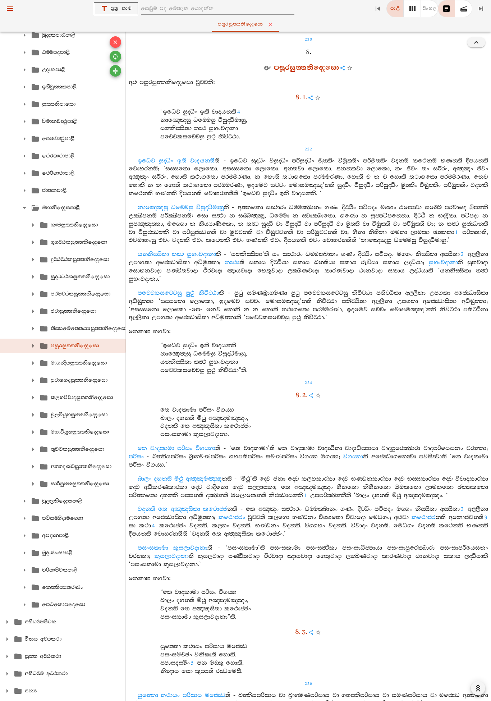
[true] (463, 8)
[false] (446, 8)
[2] (412, 8)
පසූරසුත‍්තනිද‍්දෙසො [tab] (240, 24)
